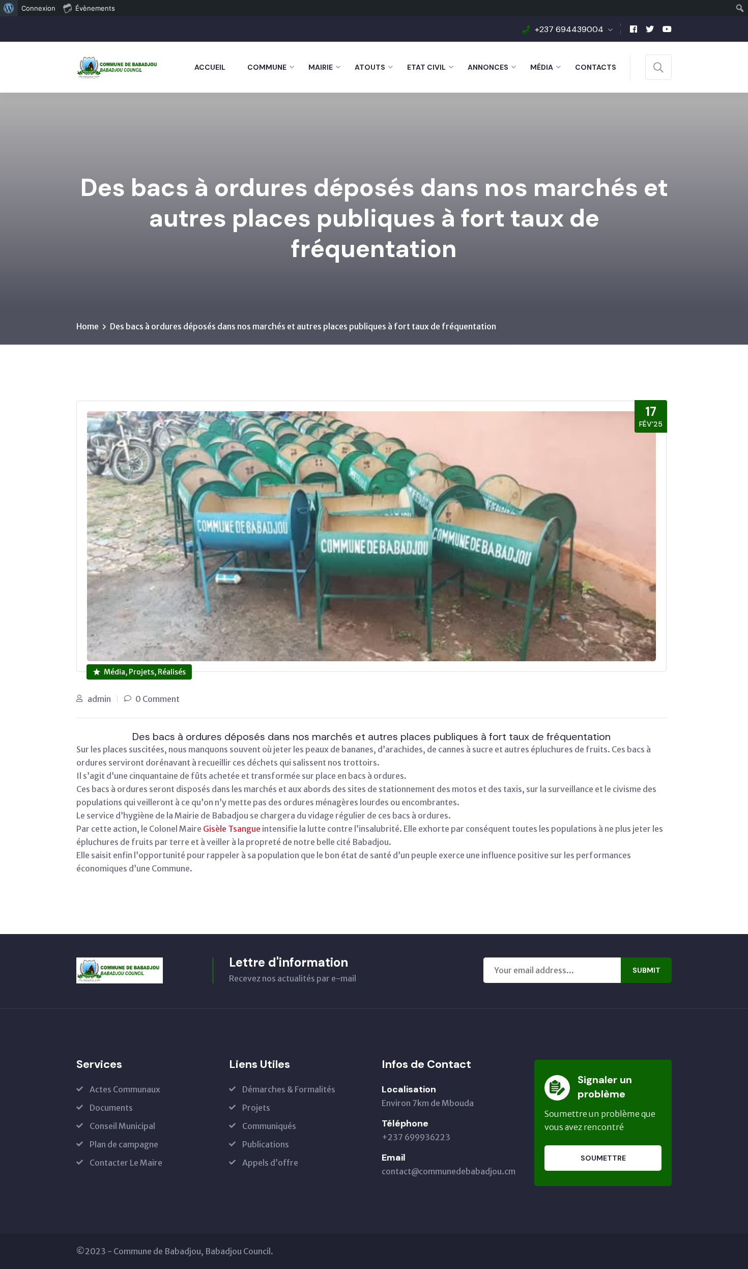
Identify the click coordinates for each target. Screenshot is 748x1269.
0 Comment (157, 699)
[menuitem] (9, 8)
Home (87, 326)
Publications (265, 1144)
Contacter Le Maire (126, 1163)
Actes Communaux (125, 1089)
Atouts (370, 67)
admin (99, 699)
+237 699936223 (416, 1137)
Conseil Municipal (122, 1126)
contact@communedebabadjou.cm (448, 1171)
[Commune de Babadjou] (118, 66)
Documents (111, 1108)
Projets (256, 1108)
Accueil (209, 67)
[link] (232, 829)
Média (541, 67)
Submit (646, 970)
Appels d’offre (270, 1163)
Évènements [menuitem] (95, 8)
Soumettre (603, 1158)
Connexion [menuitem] (38, 8)
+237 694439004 (569, 29)
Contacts (595, 67)
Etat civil (426, 67)
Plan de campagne (124, 1144)
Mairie (320, 67)
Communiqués (269, 1126)
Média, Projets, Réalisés (145, 671)
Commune (266, 67)
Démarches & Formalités (288, 1089)
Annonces (488, 67)
